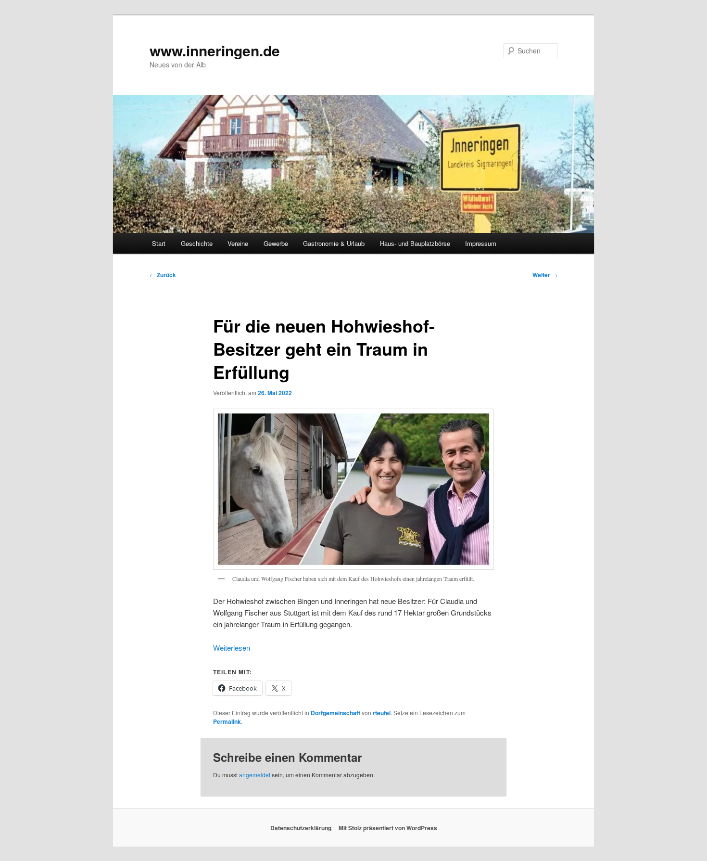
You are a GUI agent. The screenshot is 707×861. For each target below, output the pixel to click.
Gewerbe (276, 243)
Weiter (544, 274)
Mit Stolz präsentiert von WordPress (388, 827)
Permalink (227, 721)
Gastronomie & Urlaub (334, 243)
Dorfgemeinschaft (335, 712)
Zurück (163, 274)
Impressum (480, 243)
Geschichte (197, 243)
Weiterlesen (231, 648)
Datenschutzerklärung (300, 827)
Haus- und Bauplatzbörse (415, 243)
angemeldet (254, 775)
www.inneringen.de (215, 50)
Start (158, 243)
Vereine (237, 243)
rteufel (382, 712)
